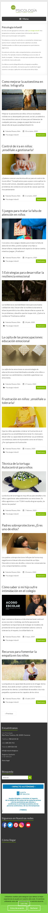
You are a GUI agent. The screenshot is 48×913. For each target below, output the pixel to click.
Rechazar (34, 908)
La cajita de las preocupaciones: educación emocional (22, 339)
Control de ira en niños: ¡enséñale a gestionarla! (18, 148)
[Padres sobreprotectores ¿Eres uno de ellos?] (24, 534)
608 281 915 (10, 743)
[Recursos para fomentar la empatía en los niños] (24, 660)
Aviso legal (6, 760)
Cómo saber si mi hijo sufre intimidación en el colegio (19, 589)
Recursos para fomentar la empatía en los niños (19, 653)
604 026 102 (12, 747)
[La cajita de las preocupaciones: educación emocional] (24, 346)
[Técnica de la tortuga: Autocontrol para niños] (24, 472)
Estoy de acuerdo (17, 908)
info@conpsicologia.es (10, 751)
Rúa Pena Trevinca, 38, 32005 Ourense (16, 735)
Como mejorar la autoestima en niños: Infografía (22, 83)
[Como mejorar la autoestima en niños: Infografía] (24, 90)
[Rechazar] (45, 903)
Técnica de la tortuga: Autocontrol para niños (17, 465)
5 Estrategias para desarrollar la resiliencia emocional (23, 274)
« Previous (9, 713)
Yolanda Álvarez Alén (12, 131)
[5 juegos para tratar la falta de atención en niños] (24, 220)
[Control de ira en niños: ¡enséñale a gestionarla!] (24, 155)
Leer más (24, 904)
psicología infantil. (34, 30)
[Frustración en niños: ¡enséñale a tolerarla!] (24, 408)
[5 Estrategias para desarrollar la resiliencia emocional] (24, 281)
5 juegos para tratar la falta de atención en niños (21, 212)
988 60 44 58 (13, 739)
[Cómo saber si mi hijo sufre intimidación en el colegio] (24, 596)
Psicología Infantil (12, 135)
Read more (41, 135)
